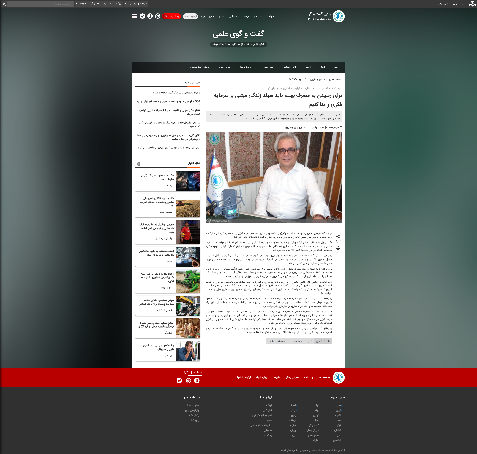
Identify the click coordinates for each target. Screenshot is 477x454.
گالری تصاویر (289, 67)
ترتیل (293, 410)
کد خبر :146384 (297, 79)
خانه (336, 67)
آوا (317, 405)
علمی (222, 16)
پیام (317, 410)
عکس (212, 16)
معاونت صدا (193, 405)
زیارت (316, 440)
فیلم (203, 16)
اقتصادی (257, 16)
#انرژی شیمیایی (296, 341)
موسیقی (268, 430)
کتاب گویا (267, 410)
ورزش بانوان (312, 430)
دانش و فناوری (317, 79)
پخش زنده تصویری (199, 67)
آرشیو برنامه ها (190, 16)
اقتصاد (293, 405)
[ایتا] (157, 17)
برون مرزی (313, 435)
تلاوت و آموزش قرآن (262, 415)
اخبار (322, 67)
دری (294, 435)
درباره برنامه (245, 67)
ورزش (293, 430)
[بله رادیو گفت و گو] (179, 381)
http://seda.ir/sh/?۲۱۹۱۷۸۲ (299, 128)
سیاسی (270, 16)
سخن (269, 420)
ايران (338, 410)
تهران (316, 415)
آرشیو (308, 67)
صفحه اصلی (335, 79)
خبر (339, 405)
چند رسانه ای (267, 67)
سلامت (337, 420)
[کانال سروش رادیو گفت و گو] (196, 381)
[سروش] (150, 17)
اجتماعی (233, 16)
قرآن (339, 425)
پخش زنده (174, 16)
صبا (317, 420)
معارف (293, 425)
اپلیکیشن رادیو (192, 410)
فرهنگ (292, 420)
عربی (338, 435)
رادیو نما (195, 420)
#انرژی (309, 341)
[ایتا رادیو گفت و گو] (188, 381)
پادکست (268, 435)
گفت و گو (314, 425)
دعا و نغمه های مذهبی (261, 425)
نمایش (337, 430)
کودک (269, 405)
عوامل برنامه (224, 67)
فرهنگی (245, 16)
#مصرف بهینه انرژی (276, 341)
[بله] (142, 17)
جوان (293, 415)
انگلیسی (337, 440)
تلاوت (338, 415)
